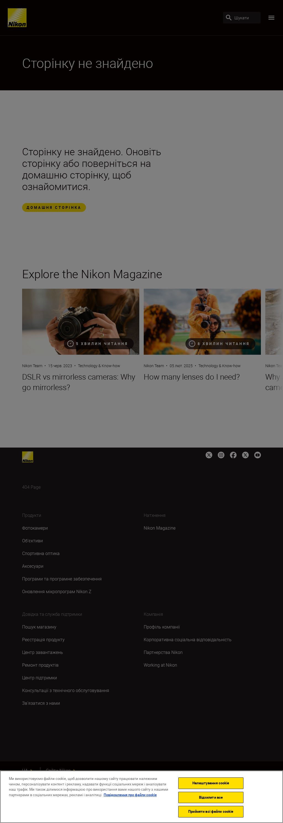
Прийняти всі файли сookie (210, 811)
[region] (141, 797)
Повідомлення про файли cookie (130, 794)
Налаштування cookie (210, 782)
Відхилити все (211, 797)
